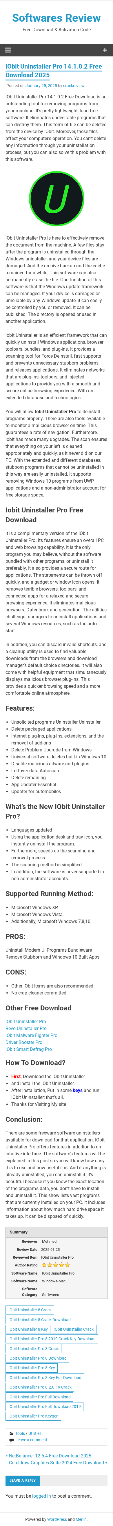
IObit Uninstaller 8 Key (28, 1329)
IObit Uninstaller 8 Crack (30, 1310)
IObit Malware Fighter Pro (32, 1035)
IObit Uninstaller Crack (74, 1329)
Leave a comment (31, 1439)
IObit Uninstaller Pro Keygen (33, 1416)
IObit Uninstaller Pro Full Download (39, 1397)
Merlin (81, 1519)
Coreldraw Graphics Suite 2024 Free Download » (58, 1463)
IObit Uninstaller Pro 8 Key (31, 1367)
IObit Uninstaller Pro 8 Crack (33, 1348)
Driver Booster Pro (24, 1042)
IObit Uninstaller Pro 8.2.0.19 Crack (40, 1387)
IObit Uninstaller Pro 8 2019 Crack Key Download (52, 1338)
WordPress (57, 1519)
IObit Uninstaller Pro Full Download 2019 (44, 1406)
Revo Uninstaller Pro (27, 1028)
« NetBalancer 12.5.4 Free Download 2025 (48, 1456)
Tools (20, 1433)
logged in (41, 1496)
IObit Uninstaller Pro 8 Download (37, 1358)
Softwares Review (56, 18)
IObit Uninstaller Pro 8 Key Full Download (44, 1377)
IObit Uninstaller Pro (26, 1021)
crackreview (74, 85)
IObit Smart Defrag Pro (29, 1049)
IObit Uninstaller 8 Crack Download (39, 1319)
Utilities (34, 1433)
